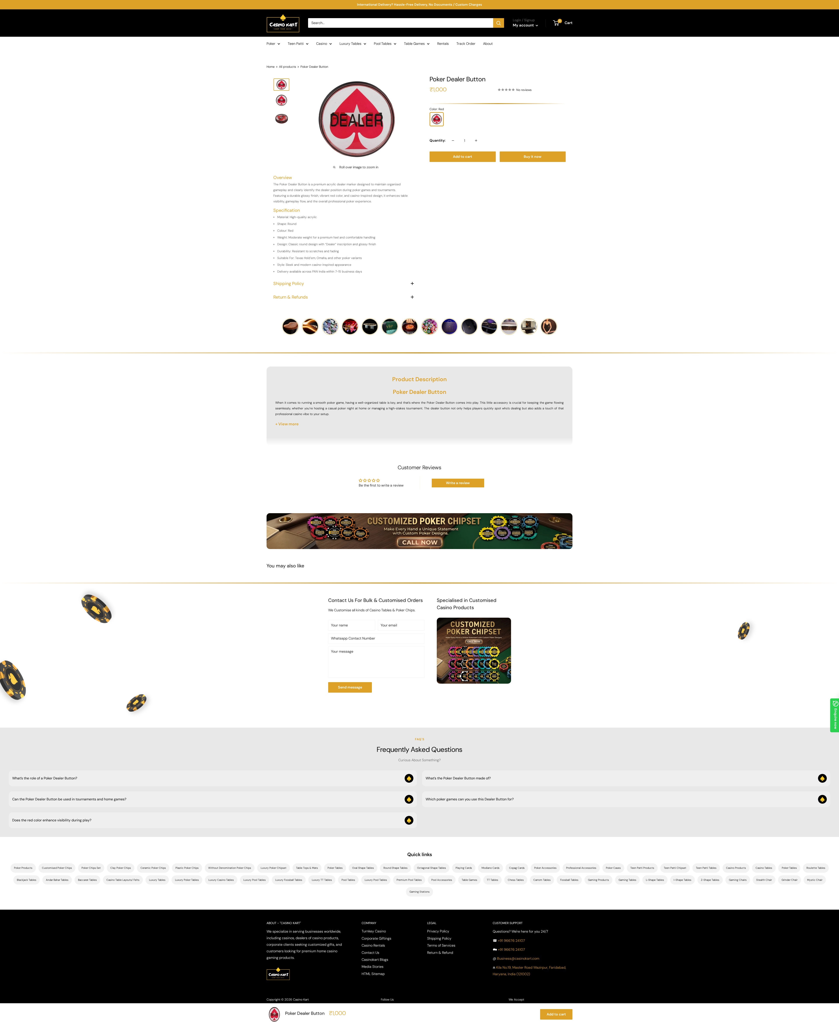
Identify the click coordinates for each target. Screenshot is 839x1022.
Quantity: (438, 140)
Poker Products (23, 868)
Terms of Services (441, 945)
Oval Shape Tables (363, 868)
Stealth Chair (764, 880)
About (488, 43)
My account (524, 25)
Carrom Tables (542, 880)
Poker (271, 43)
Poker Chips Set (91, 868)
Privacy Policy (438, 931)
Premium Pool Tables (409, 880)
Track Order (465, 43)
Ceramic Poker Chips (153, 868)
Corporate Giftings (376, 938)
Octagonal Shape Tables (431, 868)
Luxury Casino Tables (221, 880)
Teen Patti (296, 43)
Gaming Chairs (738, 880)
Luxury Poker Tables (187, 880)
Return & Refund (440, 952)
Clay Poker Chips (120, 868)
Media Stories (372, 966)
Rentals (443, 43)
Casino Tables (764, 868)
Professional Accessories (581, 868)
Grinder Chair (789, 880)
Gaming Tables (627, 880)
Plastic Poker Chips (187, 868)
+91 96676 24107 (511, 940)
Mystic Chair (814, 880)
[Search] (498, 23)
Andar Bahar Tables (57, 880)
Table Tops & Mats (307, 868)
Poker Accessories (545, 868)
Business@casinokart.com (518, 958)
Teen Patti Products (642, 868)
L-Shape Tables (655, 880)
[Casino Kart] (278, 966)
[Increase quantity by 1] (476, 140)
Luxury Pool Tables (254, 880)
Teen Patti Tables (706, 868)
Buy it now (532, 156)
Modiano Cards (490, 868)
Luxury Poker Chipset (273, 868)
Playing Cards (464, 868)
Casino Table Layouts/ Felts (122, 880)
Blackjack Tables (26, 880)
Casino (321, 43)
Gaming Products (598, 880)
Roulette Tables (815, 868)
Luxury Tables (350, 43)
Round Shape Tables (395, 868)
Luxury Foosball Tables (288, 880)
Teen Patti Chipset (675, 868)
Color (437, 109)
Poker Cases (613, 868)
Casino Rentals (373, 945)
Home (271, 67)
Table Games (414, 43)
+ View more (287, 424)
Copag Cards (517, 868)
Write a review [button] (458, 483)
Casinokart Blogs (375, 959)
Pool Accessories (441, 880)
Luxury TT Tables (322, 880)
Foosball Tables (569, 880)
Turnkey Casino (374, 931)
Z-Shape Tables (710, 880)
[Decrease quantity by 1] (453, 140)
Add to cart (462, 156)
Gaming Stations (419, 891)
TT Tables (492, 880)
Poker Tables (335, 868)
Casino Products (736, 868)
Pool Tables (383, 43)
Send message (350, 687)
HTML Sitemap (373, 974)
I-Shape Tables (682, 880)
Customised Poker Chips (57, 868)
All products (287, 67)
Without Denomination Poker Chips (229, 868)
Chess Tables (516, 880)
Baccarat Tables (87, 880)
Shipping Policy (439, 938)
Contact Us (370, 952)
